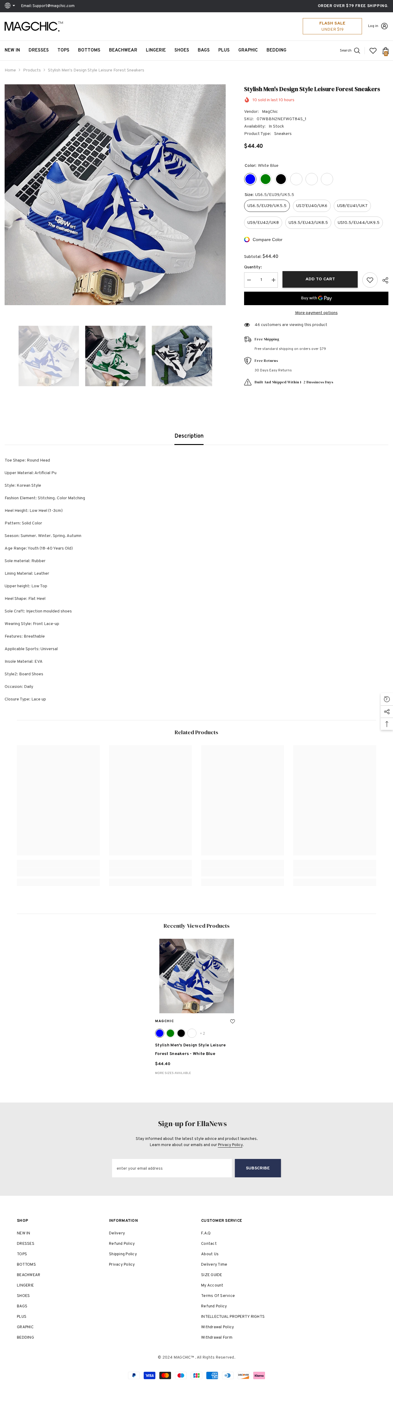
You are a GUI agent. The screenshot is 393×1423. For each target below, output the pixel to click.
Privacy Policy (230, 1145)
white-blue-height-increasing (191, 1033)
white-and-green (170, 1033)
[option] (115, 194)
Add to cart (320, 279)
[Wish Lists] (373, 50)
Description (189, 436)
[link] (58, 872)
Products (32, 70)
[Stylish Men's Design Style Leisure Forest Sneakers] (196, 976)
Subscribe (258, 1168)
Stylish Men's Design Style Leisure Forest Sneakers (190, 1050)
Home (10, 70)
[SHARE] (383, 280)
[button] (6, 356)
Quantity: (253, 267)
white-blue (159, 1033)
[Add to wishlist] (370, 280)
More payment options (316, 313)
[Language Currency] (11, 6)
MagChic (270, 111)
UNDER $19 (332, 29)
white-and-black (181, 1033)
